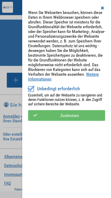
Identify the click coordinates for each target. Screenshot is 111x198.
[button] (102, 8)
